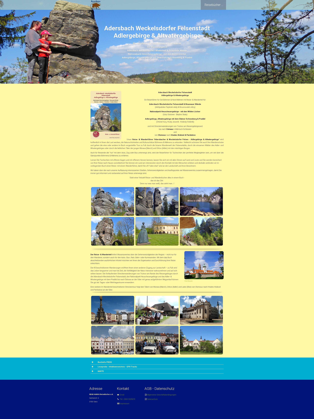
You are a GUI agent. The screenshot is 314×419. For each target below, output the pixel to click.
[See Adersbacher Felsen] (201, 201)
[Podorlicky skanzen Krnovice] (157, 310)
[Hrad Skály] (112, 231)
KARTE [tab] (100, 371)
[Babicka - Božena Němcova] (157, 231)
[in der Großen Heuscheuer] (112, 201)
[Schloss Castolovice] (201, 340)
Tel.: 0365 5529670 (127, 399)
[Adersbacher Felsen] (157, 201)
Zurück (6, 81)
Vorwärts (307, 81)
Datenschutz (152, 399)
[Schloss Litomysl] (201, 310)
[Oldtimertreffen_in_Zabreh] (157, 340)
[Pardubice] (112, 340)
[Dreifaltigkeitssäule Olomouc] (112, 310)
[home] (95, 5)
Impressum (124, 403)
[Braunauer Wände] (201, 231)
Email (121, 395)
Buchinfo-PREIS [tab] (104, 362)
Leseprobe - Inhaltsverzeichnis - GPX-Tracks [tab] (117, 367)
